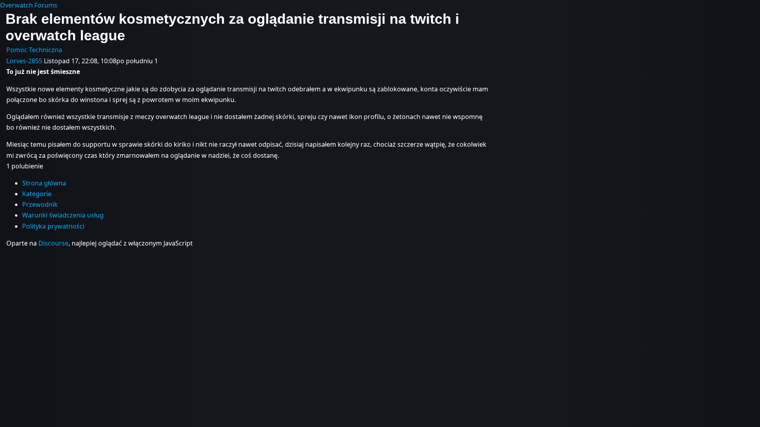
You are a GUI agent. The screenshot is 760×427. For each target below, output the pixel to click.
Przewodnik (40, 204)
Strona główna (44, 183)
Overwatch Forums (28, 5)
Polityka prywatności (53, 226)
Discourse (53, 243)
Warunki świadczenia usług (63, 215)
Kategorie (36, 193)
